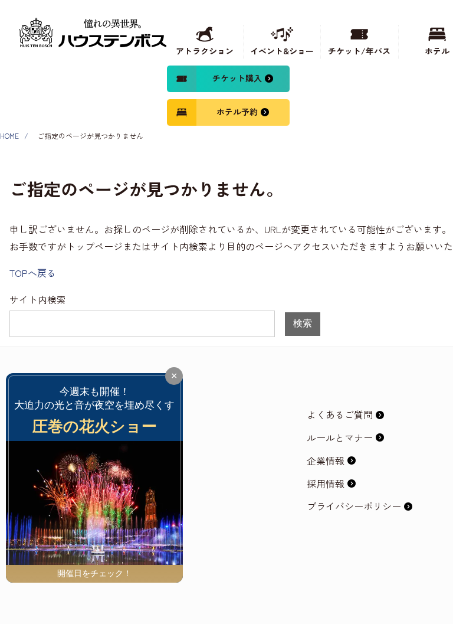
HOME (9, 135)
